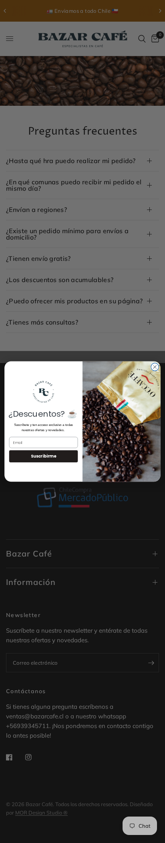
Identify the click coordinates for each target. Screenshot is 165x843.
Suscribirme (43, 456)
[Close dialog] (155, 367)
